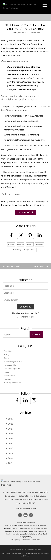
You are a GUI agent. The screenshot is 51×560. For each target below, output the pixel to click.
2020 (10, 448)
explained (32, 155)
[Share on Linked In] (39, 235)
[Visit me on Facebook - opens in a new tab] (17, 400)
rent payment (31, 183)
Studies (6, 145)
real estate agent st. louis (13, 361)
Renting (40, 244)
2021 (10, 443)
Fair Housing (35, 540)
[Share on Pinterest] (30, 235)
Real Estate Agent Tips (12, 368)
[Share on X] (20, 235)
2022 (10, 438)
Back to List (25, 212)
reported (25, 61)
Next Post (40, 266)
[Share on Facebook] (11, 235)
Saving (30, 244)
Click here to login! (25, 316)
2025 (10, 423)
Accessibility (26, 540)
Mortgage (18, 250)
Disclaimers (45, 553)
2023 (10, 433)
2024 (10, 428)
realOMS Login (25, 556)
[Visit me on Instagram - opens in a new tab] (33, 400)
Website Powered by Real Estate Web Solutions (25, 549)
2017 (10, 463)
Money (11, 244)
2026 (10, 418)
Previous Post (13, 266)
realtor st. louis (9, 375)
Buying (21, 244)
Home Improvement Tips (12, 382)
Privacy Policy (16, 540)
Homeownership (10, 365)
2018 (10, 458)
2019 (10, 453)
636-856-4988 (29, 508)
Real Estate (30, 250)
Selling (6, 354)
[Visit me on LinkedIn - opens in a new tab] (25, 400)
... (37, 250)
